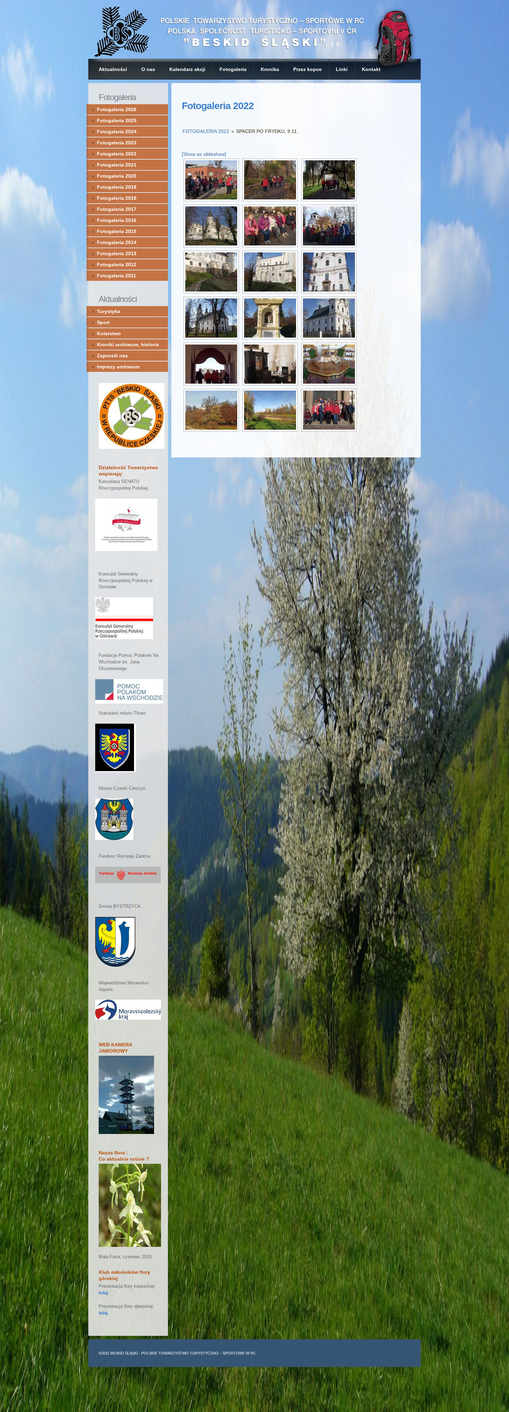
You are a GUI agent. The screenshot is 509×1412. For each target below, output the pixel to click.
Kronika (270, 69)
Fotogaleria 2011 (116, 275)
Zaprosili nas (112, 355)
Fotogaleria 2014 (116, 242)
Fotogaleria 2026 (116, 109)
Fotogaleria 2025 (116, 120)
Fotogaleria (233, 69)
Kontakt (371, 69)
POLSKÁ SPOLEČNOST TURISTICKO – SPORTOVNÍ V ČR (254, 29)
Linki (342, 69)
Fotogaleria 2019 (116, 187)
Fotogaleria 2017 (116, 209)
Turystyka (108, 311)
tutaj (103, 1292)
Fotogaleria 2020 (116, 176)
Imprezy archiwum (118, 366)
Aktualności (113, 69)
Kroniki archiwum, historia (128, 344)
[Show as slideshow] (204, 154)
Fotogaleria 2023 (116, 142)
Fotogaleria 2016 (116, 220)
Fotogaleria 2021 (116, 165)
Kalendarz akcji (187, 69)
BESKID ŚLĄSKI (124, 1353)
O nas (148, 69)
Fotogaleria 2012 (116, 264)
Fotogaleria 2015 (116, 231)
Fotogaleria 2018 (116, 198)
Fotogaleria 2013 (116, 253)
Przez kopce (307, 69)
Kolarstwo (109, 333)
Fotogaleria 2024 (116, 131)
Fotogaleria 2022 (218, 105)
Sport (103, 322)
